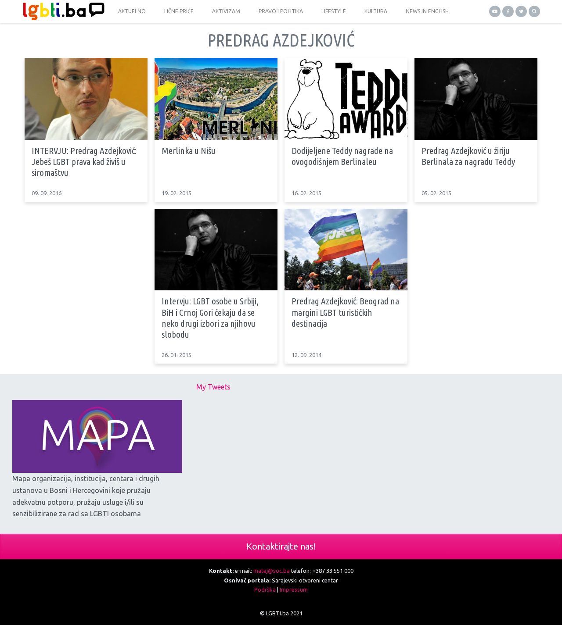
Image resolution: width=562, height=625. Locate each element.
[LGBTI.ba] (61, 11)
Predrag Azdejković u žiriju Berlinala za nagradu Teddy (468, 156)
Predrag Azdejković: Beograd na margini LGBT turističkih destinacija (345, 312)
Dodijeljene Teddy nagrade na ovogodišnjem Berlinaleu (342, 156)
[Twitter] (521, 11)
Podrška (265, 589)
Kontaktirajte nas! (281, 546)
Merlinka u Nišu (189, 150)
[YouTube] (495, 11)
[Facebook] (508, 11)
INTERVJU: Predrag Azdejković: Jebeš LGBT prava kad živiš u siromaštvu (84, 161)
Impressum (294, 589)
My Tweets (213, 387)
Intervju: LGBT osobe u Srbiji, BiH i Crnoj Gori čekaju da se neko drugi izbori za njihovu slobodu (210, 317)
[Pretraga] (534, 11)
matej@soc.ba (271, 571)
